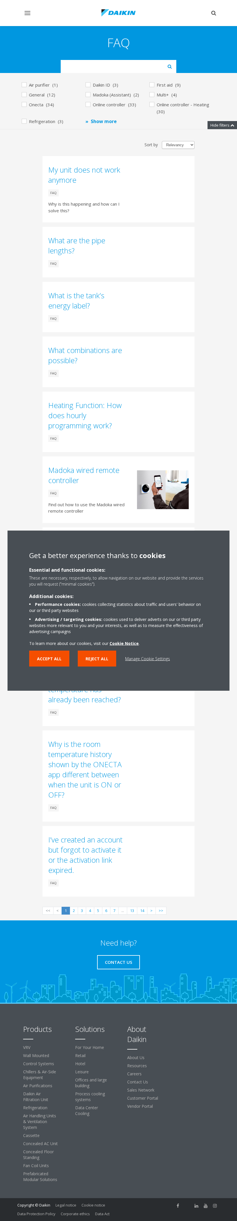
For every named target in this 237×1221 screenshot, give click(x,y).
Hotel (80, 1063)
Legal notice (65, 1205)
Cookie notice (93, 1205)
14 (142, 910)
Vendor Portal (140, 1106)
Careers (134, 1073)
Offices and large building (91, 1082)
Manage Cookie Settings (147, 658)
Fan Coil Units (36, 1165)
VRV (26, 1047)
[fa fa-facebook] (178, 1205)
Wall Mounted (36, 1055)
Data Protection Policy (36, 1213)
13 (132, 910)
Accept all (49, 658)
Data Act (102, 1213)
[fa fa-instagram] (215, 1205)
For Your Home (89, 1047)
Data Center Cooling (86, 1110)
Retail (80, 1055)
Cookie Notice (124, 643)
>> (161, 910)
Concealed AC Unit (40, 1143)
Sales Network (140, 1090)
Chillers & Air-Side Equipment (39, 1074)
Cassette (31, 1135)
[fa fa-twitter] (187, 1205)
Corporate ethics (75, 1213)
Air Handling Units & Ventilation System (39, 1121)
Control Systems (38, 1063)
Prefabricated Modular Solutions (40, 1176)
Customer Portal (142, 1098)
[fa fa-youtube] (205, 1205)
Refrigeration (35, 1107)
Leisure (82, 1071)
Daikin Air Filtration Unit (35, 1096)
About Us (136, 1057)
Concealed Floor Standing (38, 1154)
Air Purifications (37, 1085)
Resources (137, 1065)
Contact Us (137, 1082)
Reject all (97, 658)
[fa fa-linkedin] (196, 1205)
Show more (104, 121)
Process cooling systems (90, 1096)
